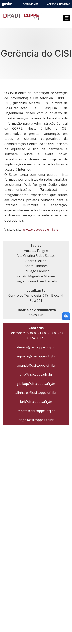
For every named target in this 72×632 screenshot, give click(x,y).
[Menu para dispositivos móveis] (66, 18)
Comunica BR (30, 4)
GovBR (7, 4)
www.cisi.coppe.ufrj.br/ (40, 229)
